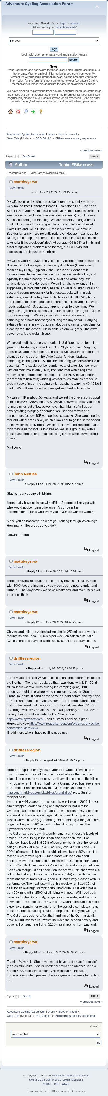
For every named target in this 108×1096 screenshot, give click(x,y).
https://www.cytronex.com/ (25, 719)
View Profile (16, 187)
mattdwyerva (25, 182)
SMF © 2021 (53, 1079)
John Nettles (25, 474)
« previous (87, 150)
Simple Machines (72, 1079)
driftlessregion (27, 658)
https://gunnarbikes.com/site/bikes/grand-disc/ (39, 792)
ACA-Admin (43, 138)
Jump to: (95, 1026)
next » (98, 150)
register (75, 23)
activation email (65, 27)
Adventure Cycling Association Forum (39, 4)
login (63, 23)
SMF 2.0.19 (36, 1079)
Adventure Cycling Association (70, 1075)
